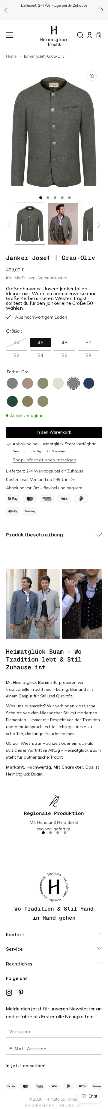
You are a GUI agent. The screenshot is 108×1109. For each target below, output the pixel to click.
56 (65, 355)
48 (65, 343)
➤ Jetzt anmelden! (26, 1066)
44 (20, 343)
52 (17, 355)
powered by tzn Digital (54, 1105)
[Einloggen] (89, 35)
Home (11, 56)
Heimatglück (55, 1099)
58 (89, 355)
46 (41, 343)
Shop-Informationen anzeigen (44, 460)
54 (41, 355)
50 (89, 343)
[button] (6, 10)
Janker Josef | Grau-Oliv (44, 56)
